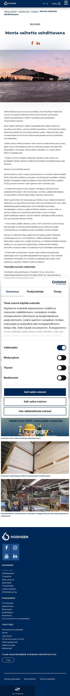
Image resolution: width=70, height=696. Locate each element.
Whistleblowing (9, 592)
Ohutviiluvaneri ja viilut (13, 639)
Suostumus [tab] (12, 291)
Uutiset (34, 11)
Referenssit (7, 648)
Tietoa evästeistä (47, 679)
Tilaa (8, 660)
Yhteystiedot (8, 586)
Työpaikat (6, 576)
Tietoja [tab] (57, 291)
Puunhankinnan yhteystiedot (16, 618)
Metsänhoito (8, 606)
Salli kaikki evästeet (35, 392)
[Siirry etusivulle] (8, 6)
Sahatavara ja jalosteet (12, 629)
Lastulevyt (7, 636)
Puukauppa (7, 603)
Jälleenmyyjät (8, 645)
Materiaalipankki (10, 642)
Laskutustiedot (9, 589)
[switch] (61, 357)
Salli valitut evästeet (35, 401)
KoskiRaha (7, 615)
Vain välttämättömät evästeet (35, 411)
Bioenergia (7, 609)
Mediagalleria (8, 573)
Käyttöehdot (30, 679)
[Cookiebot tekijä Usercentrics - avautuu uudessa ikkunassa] (52, 283)
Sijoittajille (6, 582)
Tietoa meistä (10, 11)
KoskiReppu (7, 612)
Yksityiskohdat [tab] (35, 291)
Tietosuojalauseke (12, 679)
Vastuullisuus (8, 579)
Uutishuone (23, 11)
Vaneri (5, 632)
